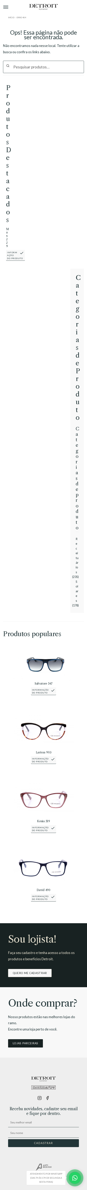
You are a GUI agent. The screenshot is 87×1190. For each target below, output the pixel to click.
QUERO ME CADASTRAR (30, 973)
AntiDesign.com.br (43, 1167)
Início (11, 17)
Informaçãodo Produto (15, 255)
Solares (77, 591)
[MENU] (6, 7)
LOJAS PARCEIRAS (25, 1043)
